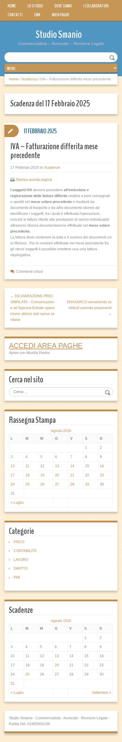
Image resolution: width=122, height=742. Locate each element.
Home (12, 6)
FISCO (19, 542)
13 (57, 466)
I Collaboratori (96, 6)
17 (13, 475)
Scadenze (52, 167)
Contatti (15, 15)
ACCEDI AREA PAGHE (46, 346)
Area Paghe (61, 15)
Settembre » (101, 693)
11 (27, 466)
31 (13, 683)
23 (102, 475)
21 (72, 475)
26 (42, 484)
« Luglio (17, 503)
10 (13, 466)
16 (102, 466)
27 (57, 484)
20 (57, 475)
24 (13, 484)
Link (37, 15)
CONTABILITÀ (25, 551)
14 (72, 466)
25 (27, 484)
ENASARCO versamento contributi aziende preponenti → (89, 308)
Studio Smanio (59, 34)
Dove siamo (63, 6)
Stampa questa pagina (34, 180)
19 (42, 475)
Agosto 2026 (61, 431)
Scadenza (29, 79)
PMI (17, 577)
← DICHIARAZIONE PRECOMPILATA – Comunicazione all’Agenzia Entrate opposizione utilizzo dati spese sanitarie (32, 308)
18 (27, 475)
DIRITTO (21, 568)
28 (72, 484)
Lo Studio (35, 6)
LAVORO (21, 560)
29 (87, 484)
